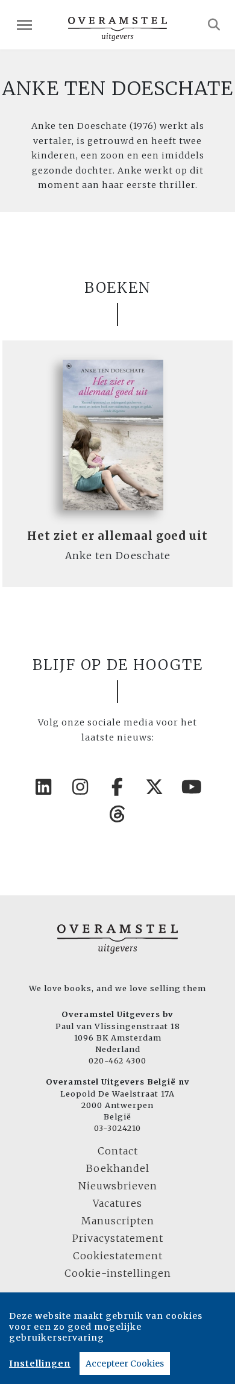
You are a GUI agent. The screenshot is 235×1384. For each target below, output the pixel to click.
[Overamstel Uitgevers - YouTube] (191, 786)
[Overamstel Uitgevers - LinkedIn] (43, 786)
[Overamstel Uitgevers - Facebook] (117, 786)
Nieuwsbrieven (117, 1186)
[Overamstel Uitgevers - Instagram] (80, 786)
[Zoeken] (214, 25)
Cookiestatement (118, 1256)
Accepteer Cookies (125, 1363)
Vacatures (117, 1203)
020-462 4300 (117, 1060)
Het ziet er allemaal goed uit (117, 536)
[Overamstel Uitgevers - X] (155, 786)
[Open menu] (24, 25)
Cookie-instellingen (117, 1273)
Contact (118, 1151)
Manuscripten (117, 1221)
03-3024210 (117, 1128)
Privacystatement (117, 1238)
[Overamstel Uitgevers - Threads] (117, 814)
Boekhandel (117, 1168)
